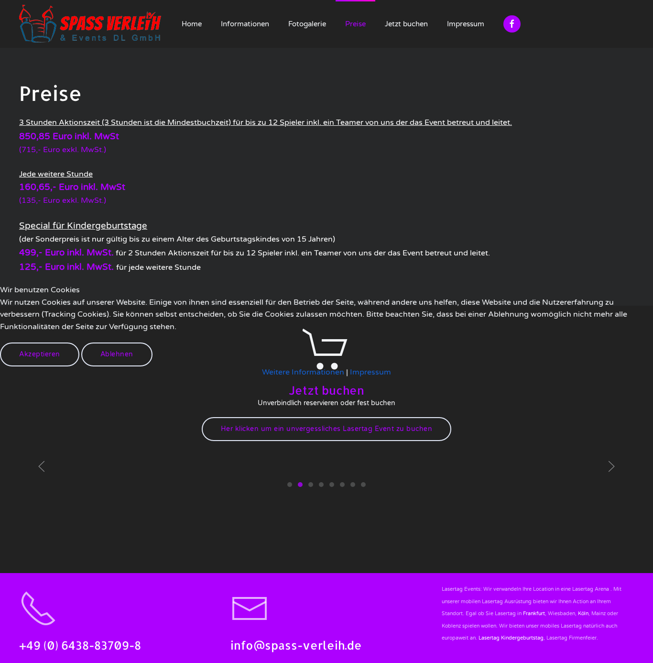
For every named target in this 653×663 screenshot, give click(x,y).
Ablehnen (116, 354)
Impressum (370, 372)
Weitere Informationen (303, 372)
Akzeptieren (39, 354)
